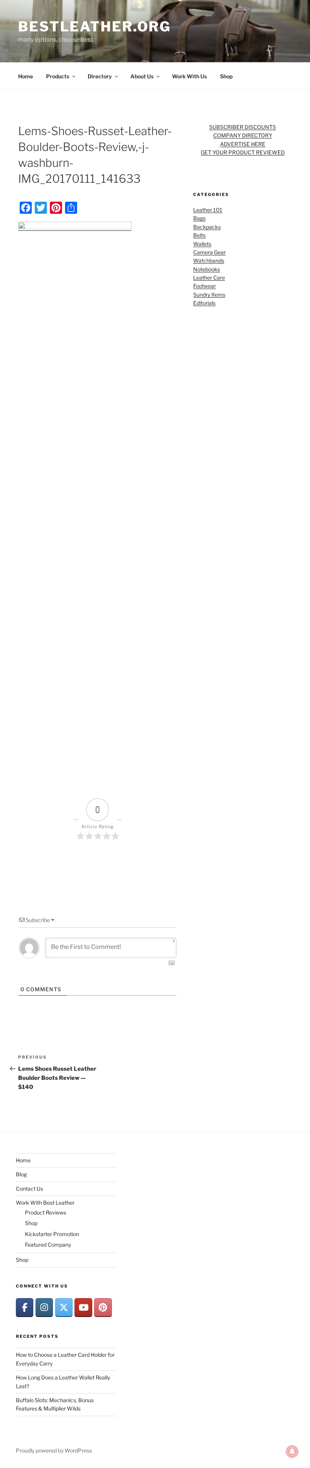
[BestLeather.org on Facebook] (24, 1307)
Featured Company (48, 1244)
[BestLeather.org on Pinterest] (103, 1307)
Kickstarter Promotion (52, 1234)
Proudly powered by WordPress (54, 1450)
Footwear (204, 286)
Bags (199, 218)
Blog (21, 1174)
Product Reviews (45, 1212)
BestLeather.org (94, 26)
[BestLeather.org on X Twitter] (64, 1307)
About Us (141, 76)
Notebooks (206, 269)
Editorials (204, 303)
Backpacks (207, 227)
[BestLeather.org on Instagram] (44, 1307)
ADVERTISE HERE (242, 144)
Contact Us (29, 1188)
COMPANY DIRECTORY (242, 135)
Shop (226, 76)
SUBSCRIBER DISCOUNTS (242, 127)
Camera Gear (209, 252)
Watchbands (208, 260)
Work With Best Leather (45, 1202)
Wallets (202, 244)
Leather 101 (207, 210)
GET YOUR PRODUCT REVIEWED (243, 152)
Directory (100, 76)
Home (25, 76)
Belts (199, 235)
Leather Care (209, 277)
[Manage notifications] (292, 1451)
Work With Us (189, 76)
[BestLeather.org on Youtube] (83, 1307)
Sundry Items (209, 294)
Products (57, 76)
